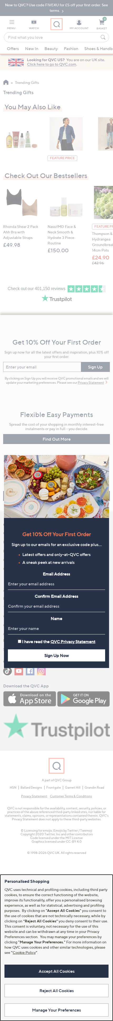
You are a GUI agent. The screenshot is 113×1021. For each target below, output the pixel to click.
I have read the (58, 641)
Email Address (56, 573)
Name (56, 618)
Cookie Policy (24, 952)
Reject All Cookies (56, 990)
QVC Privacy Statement (72, 641)
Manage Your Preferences (56, 1010)
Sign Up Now (56, 655)
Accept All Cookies (57, 971)
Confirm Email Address (56, 596)
